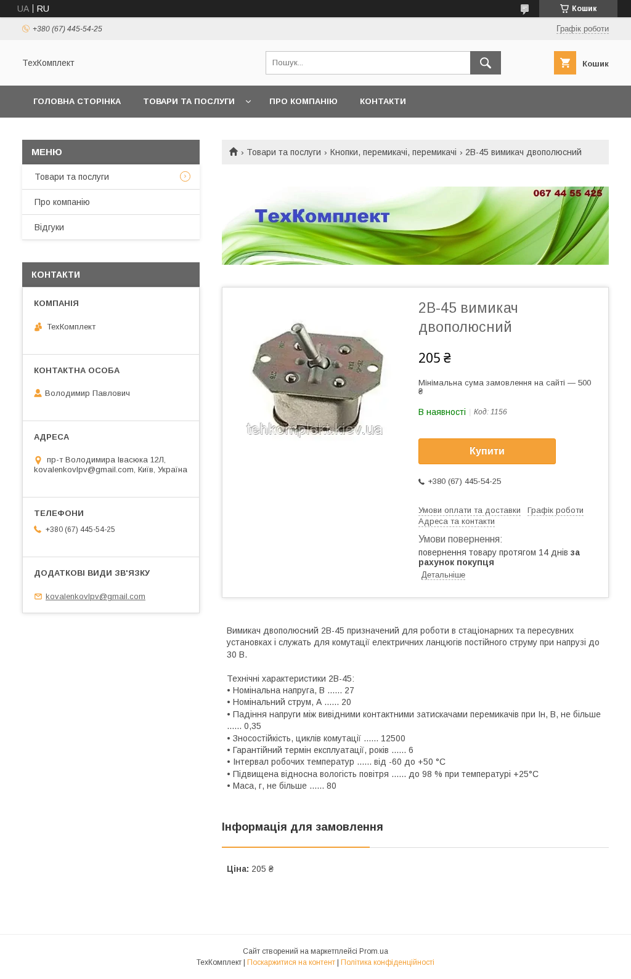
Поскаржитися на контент (291, 962)
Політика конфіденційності (387, 962)
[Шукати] (485, 63)
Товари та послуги (189, 101)
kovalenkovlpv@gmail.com (95, 596)
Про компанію (303, 101)
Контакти (383, 101)
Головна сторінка (77, 101)
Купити (487, 451)
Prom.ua (373, 951)
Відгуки (49, 227)
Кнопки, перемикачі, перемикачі (393, 152)
